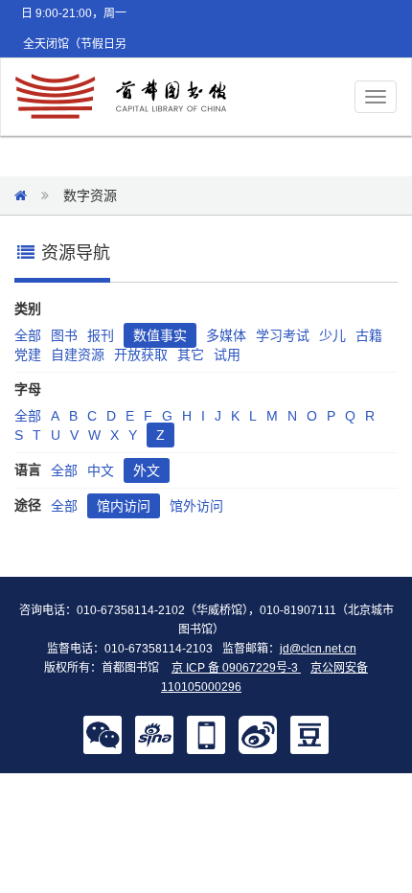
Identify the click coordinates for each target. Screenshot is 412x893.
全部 (27, 335)
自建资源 (77, 354)
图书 (64, 335)
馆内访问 (123, 506)
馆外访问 (196, 506)
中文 (100, 470)
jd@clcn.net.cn (318, 648)
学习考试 (282, 335)
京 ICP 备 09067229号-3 (236, 668)
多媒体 (226, 335)
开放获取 (141, 354)
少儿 (332, 335)
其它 (190, 354)
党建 (27, 354)
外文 (146, 470)
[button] (102, 734)
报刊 (100, 335)
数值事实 (160, 335)
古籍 (368, 335)
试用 (227, 354)
